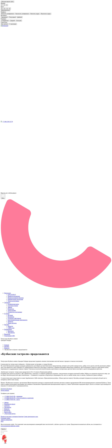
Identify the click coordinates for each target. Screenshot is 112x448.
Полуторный (12, 17)
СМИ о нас (11, 328)
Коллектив (11, 317)
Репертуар (11, 309)
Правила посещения (14, 296)
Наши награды (12, 323)
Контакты (11, 331)
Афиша (10, 307)
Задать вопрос (5, 390)
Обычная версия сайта (7, 1)
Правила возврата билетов (16, 298)
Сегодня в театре (13, 305)
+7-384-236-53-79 (7, 121)
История (10, 315)
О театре (6, 313)
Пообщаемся (8, 329)
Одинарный (4, 17)
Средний (12, 20)
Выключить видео (46, 13)
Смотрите (7, 302)
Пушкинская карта (13, 304)
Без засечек (4, 24)
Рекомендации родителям (15, 299)
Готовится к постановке (15, 312)
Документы (11, 332)
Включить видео (35, 13)
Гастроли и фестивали (14, 318)
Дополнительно (5, 10)
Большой (18, 20)
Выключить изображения (22, 13)
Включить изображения (7, 13)
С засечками (13, 24)
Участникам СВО (9, 336)
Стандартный (4, 20)
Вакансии (7, 334)
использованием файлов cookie (10, 426)
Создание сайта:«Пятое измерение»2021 (6, 419)
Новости (10, 326)
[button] (3, 429)
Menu (3, 198)
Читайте (6, 324)
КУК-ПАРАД (12, 294)
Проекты (10, 321)
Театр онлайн (12, 310)
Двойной (19, 17)
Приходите (7, 293)
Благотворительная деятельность (17, 320)
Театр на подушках (13, 301)
